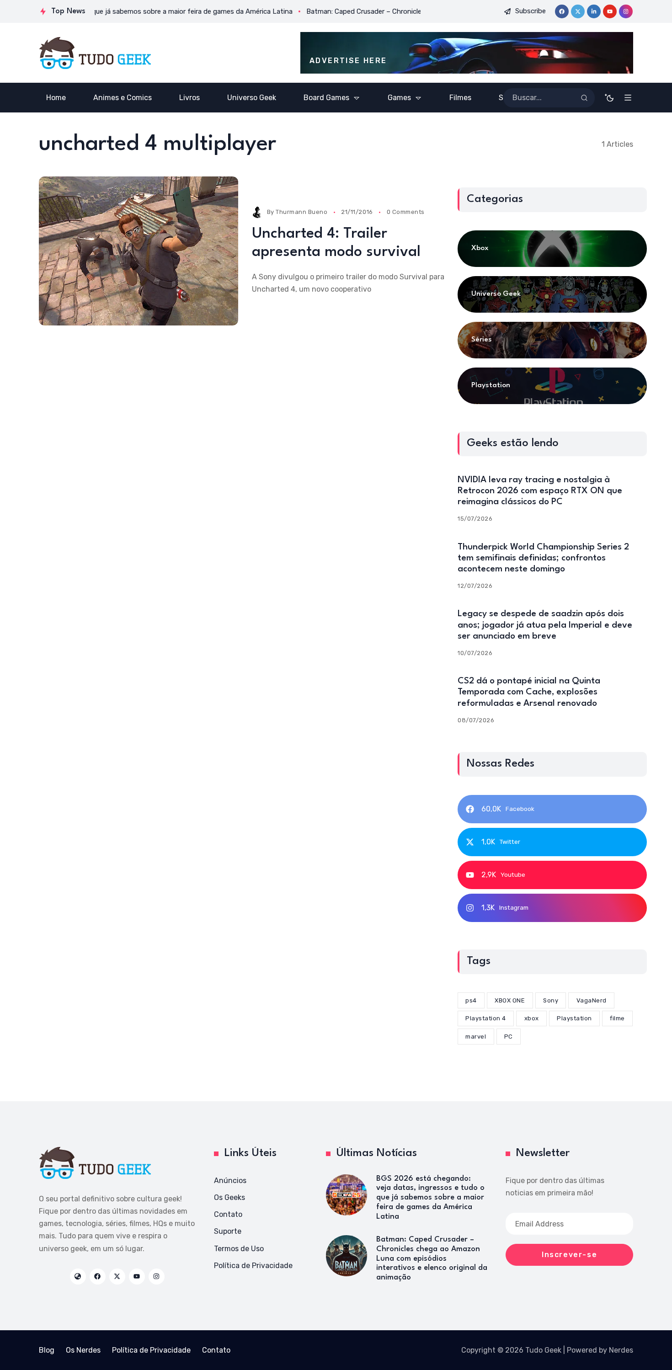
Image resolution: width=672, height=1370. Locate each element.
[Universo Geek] (552, 294)
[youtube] (610, 11)
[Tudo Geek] (95, 53)
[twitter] (578, 11)
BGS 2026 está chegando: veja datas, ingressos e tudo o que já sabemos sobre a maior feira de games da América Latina (430, 1198)
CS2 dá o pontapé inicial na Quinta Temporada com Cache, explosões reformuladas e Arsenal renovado (529, 692)
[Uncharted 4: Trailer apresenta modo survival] (138, 251)
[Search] (584, 98)
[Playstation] (552, 386)
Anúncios (230, 1180)
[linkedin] (594, 11)
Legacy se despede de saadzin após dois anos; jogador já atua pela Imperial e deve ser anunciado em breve (545, 624)
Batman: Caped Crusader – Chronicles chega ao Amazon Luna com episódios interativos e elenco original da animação (431, 1258)
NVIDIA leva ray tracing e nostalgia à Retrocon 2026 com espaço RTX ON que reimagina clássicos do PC (540, 490)
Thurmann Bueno (301, 211)
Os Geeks (229, 1197)
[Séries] (552, 340)
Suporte (227, 1231)
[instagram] (626, 11)
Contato (228, 1214)
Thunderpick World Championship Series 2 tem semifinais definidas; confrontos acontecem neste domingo (543, 558)
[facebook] (562, 11)
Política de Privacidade (253, 1265)
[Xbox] (552, 248)
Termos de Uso (239, 1248)
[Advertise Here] (466, 53)
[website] (78, 1277)
